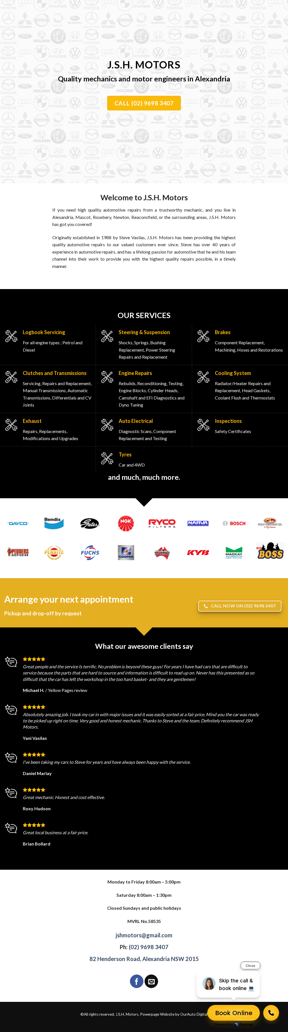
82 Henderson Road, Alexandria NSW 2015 (144, 958)
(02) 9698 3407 (148, 947)
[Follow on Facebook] (136, 981)
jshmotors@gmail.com (144, 935)
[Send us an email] (151, 981)
